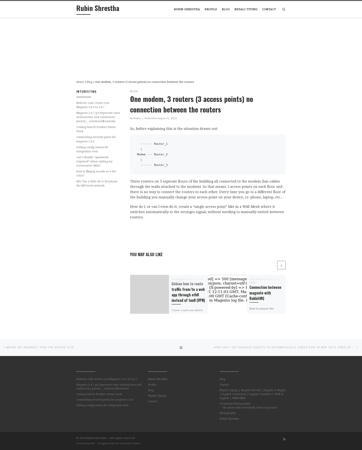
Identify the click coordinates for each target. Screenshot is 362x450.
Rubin (137, 118)
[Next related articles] (281, 265)
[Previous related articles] (272, 265)
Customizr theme (130, 443)
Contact (152, 401)
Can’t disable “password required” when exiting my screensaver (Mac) (94, 161)
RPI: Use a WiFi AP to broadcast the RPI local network (96, 183)
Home (80, 81)
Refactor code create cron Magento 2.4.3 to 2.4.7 (93, 105)
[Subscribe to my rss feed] (284, 439)
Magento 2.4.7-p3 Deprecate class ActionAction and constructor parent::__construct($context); (98, 117)
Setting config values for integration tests (92, 149)
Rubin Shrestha (157, 379)
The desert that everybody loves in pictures (249, 407)
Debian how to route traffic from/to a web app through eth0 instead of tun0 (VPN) (188, 292)
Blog (89, 81)
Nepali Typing (157, 395)
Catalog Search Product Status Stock (96, 129)
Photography (228, 413)
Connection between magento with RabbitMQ (265, 292)
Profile (152, 384)
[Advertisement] (181, 46)
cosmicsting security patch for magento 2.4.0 (96, 139)
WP (93, 443)
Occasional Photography (235, 403)
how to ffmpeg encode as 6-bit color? (96, 173)
